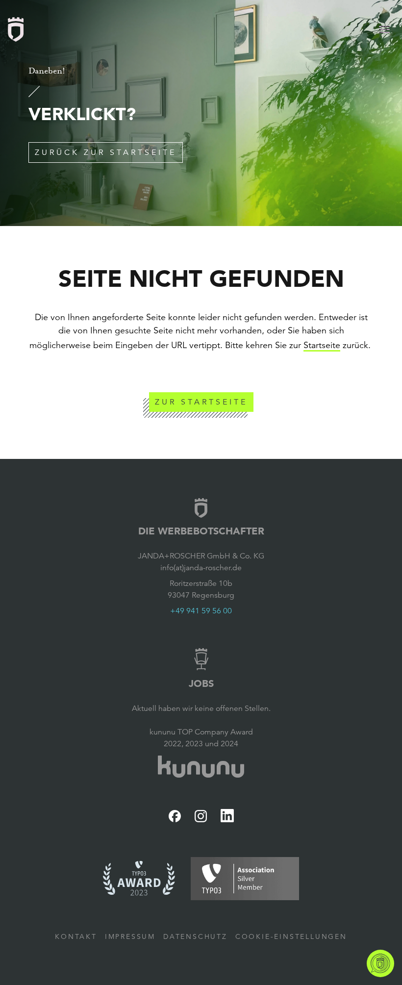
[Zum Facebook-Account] (175, 816)
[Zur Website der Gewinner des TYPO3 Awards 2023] (139, 878)
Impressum (130, 936)
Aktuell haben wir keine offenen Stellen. (201, 708)
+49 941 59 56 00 (201, 611)
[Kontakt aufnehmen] (380, 963)
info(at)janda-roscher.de (201, 568)
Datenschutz (195, 936)
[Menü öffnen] (384, 29)
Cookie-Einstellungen (291, 936)
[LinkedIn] (227, 815)
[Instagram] (201, 816)
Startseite (321, 345)
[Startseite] (16, 29)
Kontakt (76, 936)
